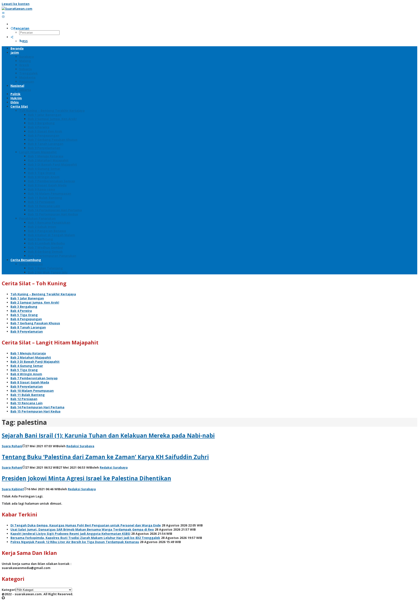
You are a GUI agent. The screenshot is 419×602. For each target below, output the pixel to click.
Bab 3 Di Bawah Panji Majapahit (35, 361)
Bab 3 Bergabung (23, 306)
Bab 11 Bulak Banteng (27, 395)
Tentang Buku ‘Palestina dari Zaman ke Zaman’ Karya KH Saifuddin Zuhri (105, 457)
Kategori (8, 590)
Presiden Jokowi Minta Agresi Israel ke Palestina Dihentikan (86, 478)
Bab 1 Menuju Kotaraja (28, 353)
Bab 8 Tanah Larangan (28, 327)
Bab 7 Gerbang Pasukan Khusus (35, 323)
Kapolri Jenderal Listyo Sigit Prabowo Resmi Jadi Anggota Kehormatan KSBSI (70, 533)
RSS (25, 41)
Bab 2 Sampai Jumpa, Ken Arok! (34, 302)
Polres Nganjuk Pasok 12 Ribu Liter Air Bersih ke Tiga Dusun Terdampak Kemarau (74, 542)
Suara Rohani (12, 446)
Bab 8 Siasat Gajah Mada (29, 382)
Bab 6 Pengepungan (26, 319)
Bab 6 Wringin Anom (26, 374)
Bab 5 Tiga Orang (24, 315)
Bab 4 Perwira (21, 311)
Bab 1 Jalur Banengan (27, 298)
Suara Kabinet (13, 489)
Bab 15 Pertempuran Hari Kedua (35, 411)
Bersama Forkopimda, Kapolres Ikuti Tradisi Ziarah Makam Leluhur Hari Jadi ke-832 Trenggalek (85, 538)
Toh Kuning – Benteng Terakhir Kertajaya (43, 294)
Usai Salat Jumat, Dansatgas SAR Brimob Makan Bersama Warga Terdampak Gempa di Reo (82, 529)
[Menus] (3, 13)
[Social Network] (12, 37)
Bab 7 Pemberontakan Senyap (34, 378)
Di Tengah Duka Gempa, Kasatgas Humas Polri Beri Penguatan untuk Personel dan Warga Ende (85, 525)
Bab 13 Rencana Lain (26, 403)
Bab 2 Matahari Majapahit (30, 357)
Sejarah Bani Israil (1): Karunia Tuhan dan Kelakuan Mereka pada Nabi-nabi (108, 435)
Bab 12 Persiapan (23, 399)
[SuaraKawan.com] (17, 9)
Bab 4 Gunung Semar (26, 366)
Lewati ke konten (15, 4)
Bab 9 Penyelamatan (26, 331)
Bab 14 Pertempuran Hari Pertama (37, 407)
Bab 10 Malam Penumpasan (32, 391)
